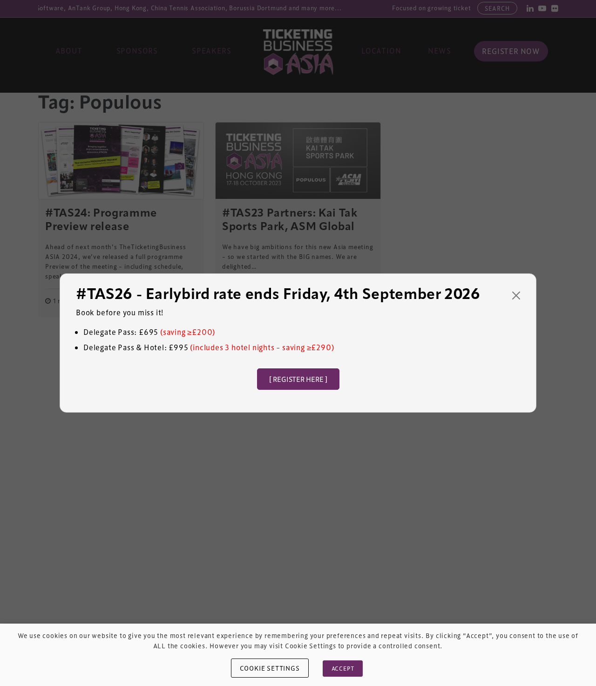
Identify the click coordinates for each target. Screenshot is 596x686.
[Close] (516, 295)
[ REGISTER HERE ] (298, 379)
